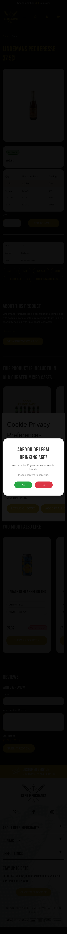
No (44, 485)
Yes (23, 485)
